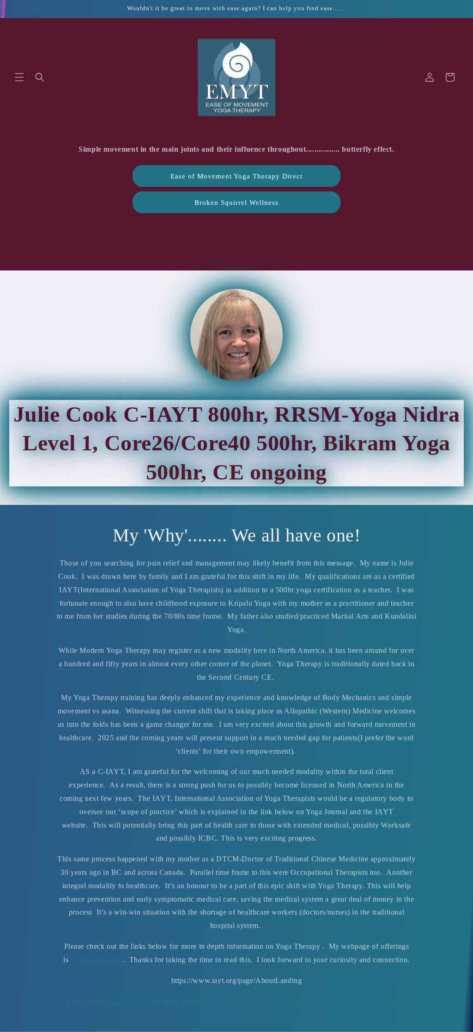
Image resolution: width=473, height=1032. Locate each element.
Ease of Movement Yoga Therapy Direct (236, 176)
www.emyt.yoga (97, 960)
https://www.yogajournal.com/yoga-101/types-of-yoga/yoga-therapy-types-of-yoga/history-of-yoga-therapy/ (236, 1001)
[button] (19, 77)
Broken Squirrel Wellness (236, 202)
